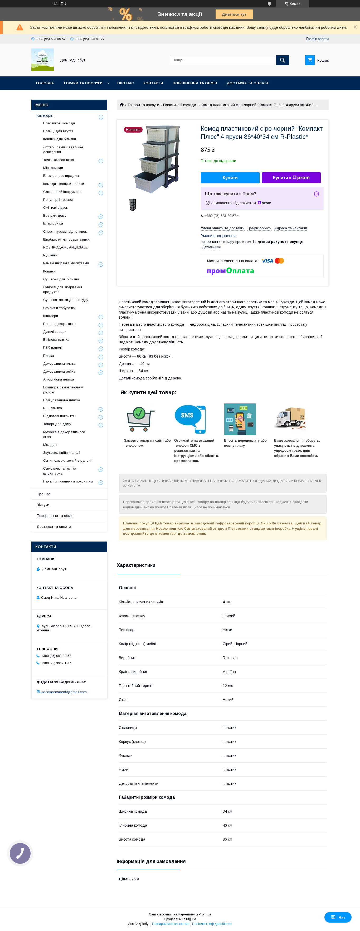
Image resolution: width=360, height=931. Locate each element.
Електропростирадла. (61, 176)
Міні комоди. (53, 168)
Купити (230, 178)
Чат (342, 917)
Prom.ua (205, 914)
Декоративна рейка (59, 371)
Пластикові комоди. (180, 105)
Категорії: (45, 115)
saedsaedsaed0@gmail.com (64, 692)
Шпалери (50, 316)
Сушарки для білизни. (61, 279)
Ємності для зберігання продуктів (62, 289)
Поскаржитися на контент (171, 924)
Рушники (50, 255)
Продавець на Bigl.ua (180, 919)
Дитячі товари (54, 332)
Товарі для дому (57, 424)
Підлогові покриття (59, 416)
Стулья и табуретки (59, 308)
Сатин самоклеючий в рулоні (67, 460)
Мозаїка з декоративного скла (64, 434)
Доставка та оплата (248, 83)
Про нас (125, 83)
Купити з (282, 178)
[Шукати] (282, 60)
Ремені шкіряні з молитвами (66, 263)
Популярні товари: (58, 200)
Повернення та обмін (195, 83)
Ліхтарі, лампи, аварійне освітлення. (63, 149)
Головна (45, 83)
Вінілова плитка (56, 340)
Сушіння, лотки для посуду (65, 300)
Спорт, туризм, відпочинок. (65, 231)
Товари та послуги (83, 83)
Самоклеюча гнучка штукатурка (59, 470)
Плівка (48, 356)
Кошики (49, 271)
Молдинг (50, 445)
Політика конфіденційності (212, 924)
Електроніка (53, 223)
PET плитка (52, 408)
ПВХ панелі (52, 347)
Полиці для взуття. (58, 131)
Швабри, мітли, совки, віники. (66, 239)
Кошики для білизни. (60, 139)
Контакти (153, 83)
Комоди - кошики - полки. (64, 184)
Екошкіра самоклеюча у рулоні (63, 389)
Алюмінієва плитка (58, 379)
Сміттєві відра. (55, 207)
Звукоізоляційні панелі (61, 453)
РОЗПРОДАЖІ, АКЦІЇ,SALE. (65, 247)
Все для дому (54, 215)
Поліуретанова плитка (61, 400)
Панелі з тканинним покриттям (68, 481)
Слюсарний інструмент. (62, 192)
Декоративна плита (59, 363)
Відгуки (43, 505)
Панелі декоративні (59, 324)
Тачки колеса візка (58, 160)
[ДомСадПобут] (42, 69)
